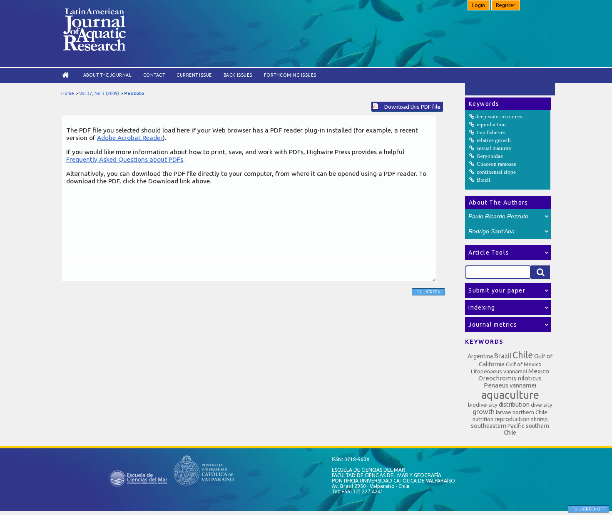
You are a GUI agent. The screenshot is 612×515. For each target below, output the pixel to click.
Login (478, 5)
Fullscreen (428, 292)
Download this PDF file (412, 106)
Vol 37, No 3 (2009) (99, 93)
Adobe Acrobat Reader (130, 137)
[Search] (540, 272)
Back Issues (238, 75)
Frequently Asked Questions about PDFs (124, 159)
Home (67, 93)
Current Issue (194, 75)
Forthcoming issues (290, 75)
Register (505, 5)
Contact (154, 75)
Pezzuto (134, 93)
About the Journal (107, 75)
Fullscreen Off (588, 509)
